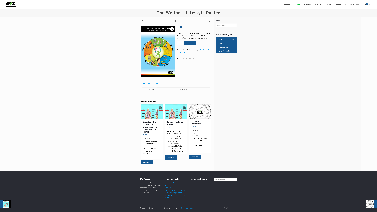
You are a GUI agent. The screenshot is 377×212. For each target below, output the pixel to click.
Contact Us (169, 188)
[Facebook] (224, 208)
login (148, 183)
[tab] (151, 83)
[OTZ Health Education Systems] (11, 4)
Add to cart (190, 43)
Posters (183, 52)
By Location (223, 47)
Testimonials (170, 183)
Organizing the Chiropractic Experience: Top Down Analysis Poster (150, 127)
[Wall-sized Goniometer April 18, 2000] (371, 204)
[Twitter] (227, 208)
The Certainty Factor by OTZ (176, 190)
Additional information (151, 83)
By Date (222, 43)
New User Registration (173, 193)
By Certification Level (227, 39)
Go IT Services (187, 208)
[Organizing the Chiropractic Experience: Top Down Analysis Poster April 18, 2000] (5, 204)
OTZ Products (204, 50)
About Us (168, 185)
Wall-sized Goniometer (196, 122)
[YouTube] (230, 208)
